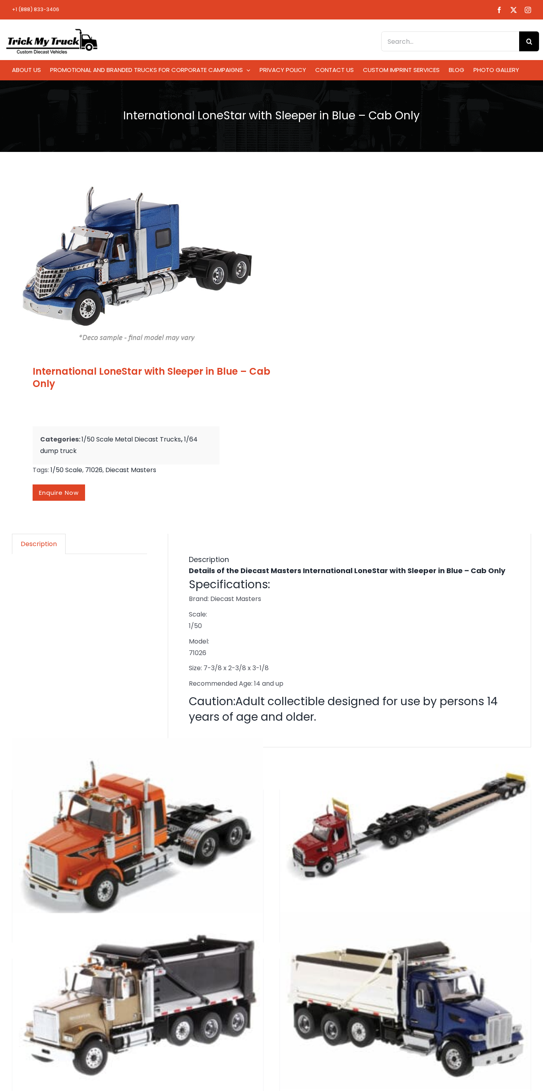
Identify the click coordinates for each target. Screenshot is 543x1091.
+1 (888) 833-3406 (35, 9)
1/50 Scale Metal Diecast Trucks (131, 439)
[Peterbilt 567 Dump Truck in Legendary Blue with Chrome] (405, 1000)
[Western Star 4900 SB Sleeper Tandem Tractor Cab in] (137, 835)
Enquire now (59, 492)
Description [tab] (39, 543)
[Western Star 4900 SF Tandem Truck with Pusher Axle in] (137, 1000)
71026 (94, 470)
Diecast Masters (130, 470)
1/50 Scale (66, 470)
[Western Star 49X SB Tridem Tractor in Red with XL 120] (405, 824)
